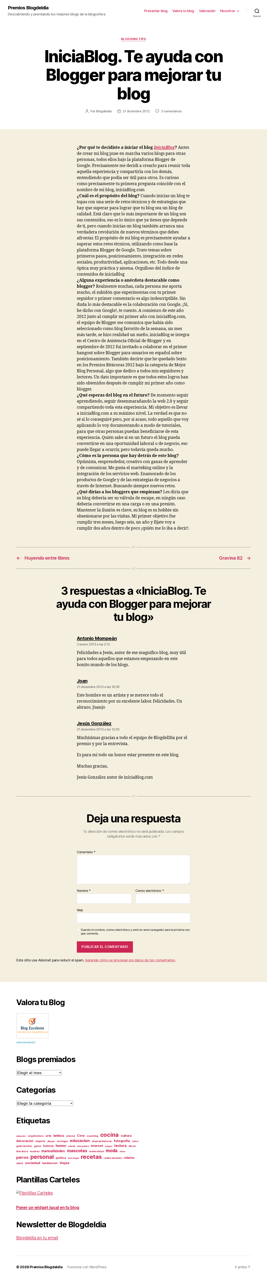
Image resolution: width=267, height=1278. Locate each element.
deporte (40, 1141)
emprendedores (102, 1141)
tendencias (49, 1163)
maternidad (96, 1151)
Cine (80, 1136)
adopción (21, 1136)
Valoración (207, 11)
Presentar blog (156, 11)
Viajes (64, 1163)
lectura (120, 1145)
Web (80, 910)
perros (22, 1157)
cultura (126, 1136)
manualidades (53, 1151)
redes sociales (113, 1157)
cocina (109, 1134)
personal (42, 1157)
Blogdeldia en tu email (37, 1237)
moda (111, 1150)
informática (83, 1146)
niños (122, 1151)
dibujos (51, 1141)
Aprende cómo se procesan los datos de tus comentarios (130, 960)
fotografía (122, 1141)
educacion (80, 1140)
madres (34, 1151)
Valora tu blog (183, 11)
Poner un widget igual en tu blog (47, 1207)
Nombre (84, 891)
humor (61, 1146)
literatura (22, 1151)
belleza (58, 1136)
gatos (37, 1146)
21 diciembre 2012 (136, 111)
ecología (62, 1141)
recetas (91, 1156)
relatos (129, 1158)
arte (48, 1135)
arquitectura (36, 1135)
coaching (92, 1135)
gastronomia (24, 1146)
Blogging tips (133, 39)
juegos (108, 1146)
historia (48, 1146)
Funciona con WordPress (86, 1267)
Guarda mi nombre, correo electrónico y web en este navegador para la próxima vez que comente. (135, 931)
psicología (73, 1158)
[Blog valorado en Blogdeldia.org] (32, 1025)
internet (97, 1146)
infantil (71, 1146)
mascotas (77, 1150)
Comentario (86, 852)
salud (19, 1163)
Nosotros (227, 11)
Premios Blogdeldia (28, 7)
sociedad (32, 1163)
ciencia (70, 1135)
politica (61, 1157)
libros (132, 1146)
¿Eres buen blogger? (25, 1042)
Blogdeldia (104, 111)
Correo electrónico (149, 891)
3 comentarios (171, 111)
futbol (135, 1141)
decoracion (24, 1141)
